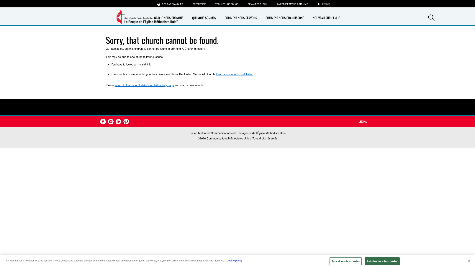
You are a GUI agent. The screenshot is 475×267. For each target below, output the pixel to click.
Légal (362, 121)
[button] (431, 18)
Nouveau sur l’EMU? (326, 18)
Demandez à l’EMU (258, 4)
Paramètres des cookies (346, 261)
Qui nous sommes (204, 18)
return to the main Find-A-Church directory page (144, 85)
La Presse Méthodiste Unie (292, 4)
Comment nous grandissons (285, 18)
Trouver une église (226, 4)
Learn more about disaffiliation (234, 74)
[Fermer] (469, 260)
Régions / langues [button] (172, 4)
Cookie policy (234, 260)
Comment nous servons (241, 18)
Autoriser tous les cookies (382, 261)
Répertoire (199, 4)
